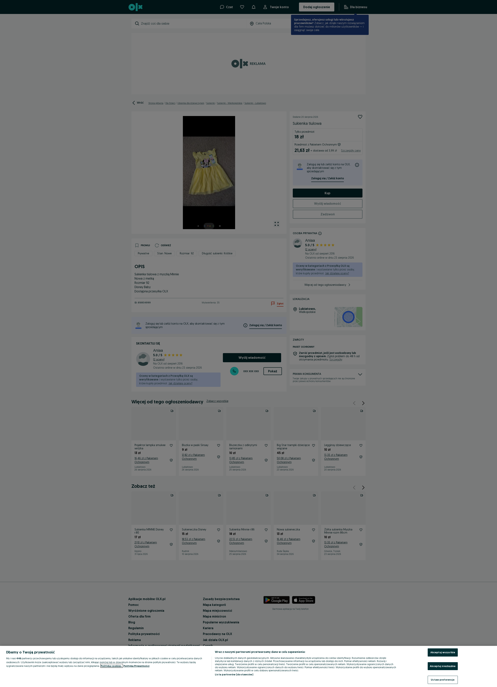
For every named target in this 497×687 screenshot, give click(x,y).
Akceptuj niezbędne (442, 666)
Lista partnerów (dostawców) (234, 674)
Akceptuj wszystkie (442, 652)
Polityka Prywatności (136, 665)
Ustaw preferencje (442, 679)
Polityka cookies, (112, 665)
